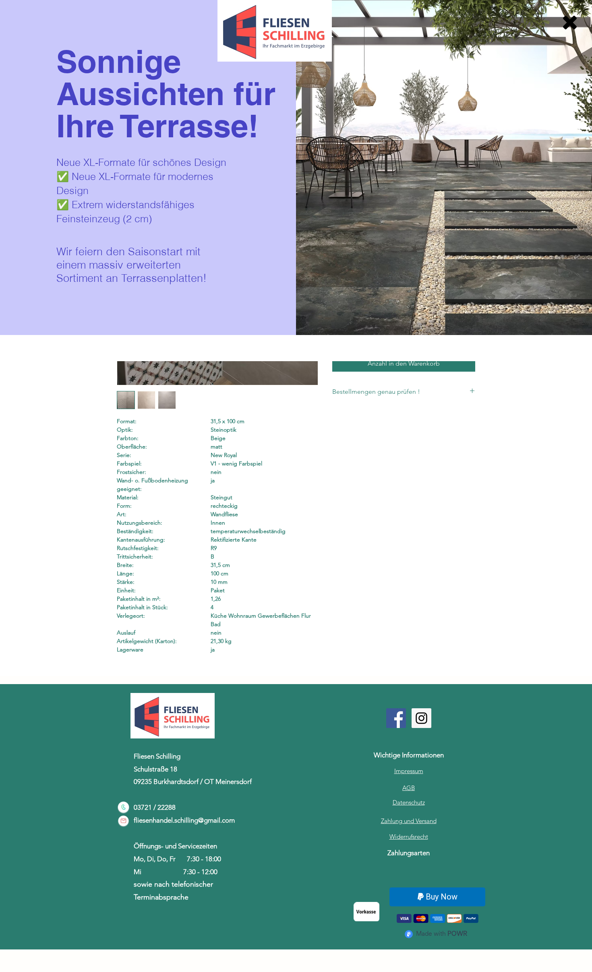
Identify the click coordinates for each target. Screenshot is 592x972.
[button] (570, 22)
